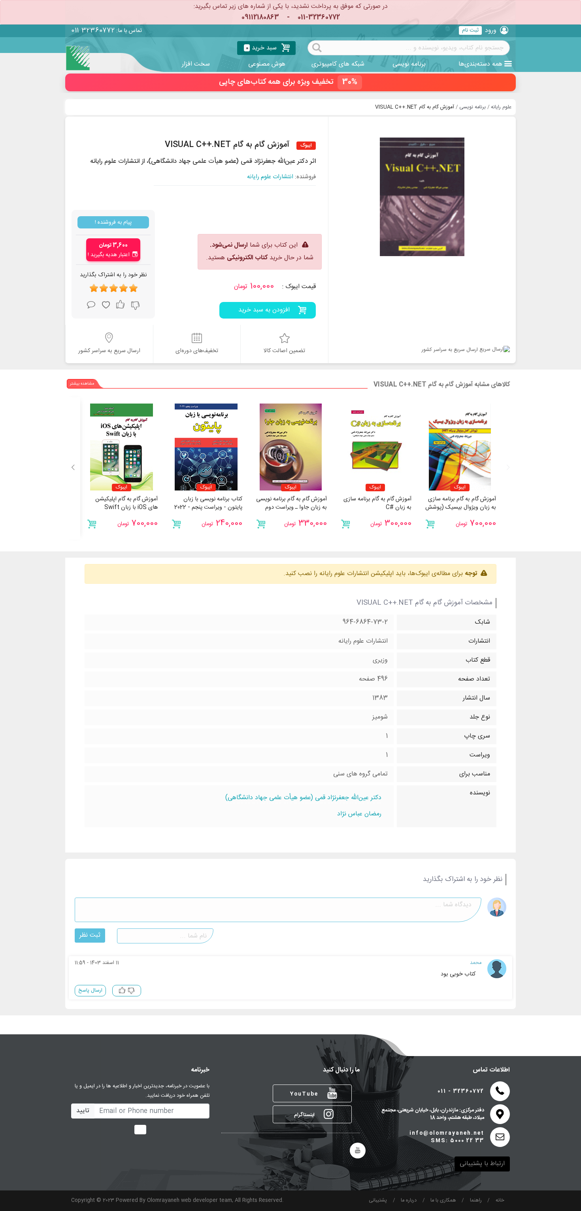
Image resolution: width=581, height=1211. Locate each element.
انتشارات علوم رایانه (270, 177)
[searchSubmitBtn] (316, 47)
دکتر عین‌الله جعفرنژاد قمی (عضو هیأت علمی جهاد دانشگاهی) (303, 798)
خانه (500, 1200)
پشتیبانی (378, 1200)
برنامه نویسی (409, 64)
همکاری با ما (443, 1200)
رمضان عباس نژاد (359, 814)
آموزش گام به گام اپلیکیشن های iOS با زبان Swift (126, 503)
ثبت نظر (89, 935)
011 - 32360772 (461, 1091)
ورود (490, 30)
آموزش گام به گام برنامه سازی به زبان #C (377, 503)
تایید (82, 1110)
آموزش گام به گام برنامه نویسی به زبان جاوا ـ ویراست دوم (291, 503)
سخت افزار (196, 64)
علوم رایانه (501, 107)
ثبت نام (470, 30)
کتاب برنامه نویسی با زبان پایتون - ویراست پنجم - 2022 (208, 503)
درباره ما (409, 1200)
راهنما (476, 1200)
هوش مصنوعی (266, 64)
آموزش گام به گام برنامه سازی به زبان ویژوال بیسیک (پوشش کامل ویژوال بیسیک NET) (460, 507)
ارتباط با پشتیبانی (482, 1163)
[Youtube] (358, 1150)
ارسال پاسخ (90, 991)
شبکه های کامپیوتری (337, 64)
